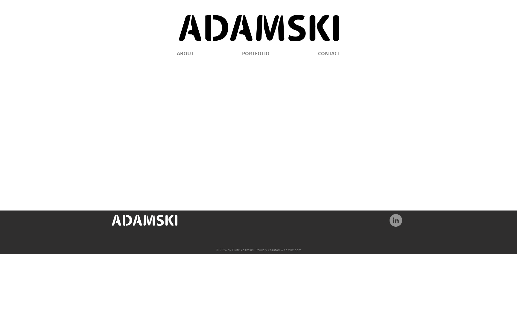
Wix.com (294, 250)
